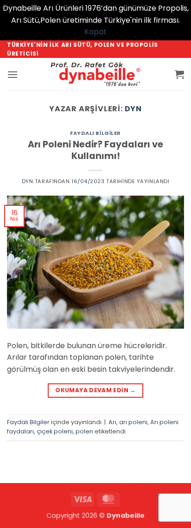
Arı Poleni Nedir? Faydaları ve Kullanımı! (95, 150)
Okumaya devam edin (95, 390)
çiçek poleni (55, 431)
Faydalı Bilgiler (95, 133)
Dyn (133, 108)
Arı (112, 422)
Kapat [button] (95, 31)
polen (84, 431)
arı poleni (133, 422)
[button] (12, 74)
